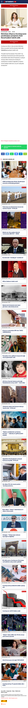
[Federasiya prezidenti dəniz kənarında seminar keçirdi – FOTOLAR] (14, 195)
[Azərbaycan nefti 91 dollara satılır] (14, 599)
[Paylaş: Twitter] (7, 154)
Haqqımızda (8, 691)
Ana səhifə (3, 691)
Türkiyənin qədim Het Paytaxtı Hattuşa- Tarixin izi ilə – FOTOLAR (13, 407)
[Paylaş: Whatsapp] (12, 154)
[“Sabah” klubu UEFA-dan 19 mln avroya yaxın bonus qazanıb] (14, 623)
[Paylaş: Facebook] (3, 154)
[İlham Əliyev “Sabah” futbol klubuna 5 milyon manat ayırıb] (14, 498)
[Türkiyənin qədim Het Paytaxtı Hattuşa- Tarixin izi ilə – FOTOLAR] (14, 395)
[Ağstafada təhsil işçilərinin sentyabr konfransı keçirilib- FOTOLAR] (14, 447)
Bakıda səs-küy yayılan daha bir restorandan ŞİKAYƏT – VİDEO (11, 233)
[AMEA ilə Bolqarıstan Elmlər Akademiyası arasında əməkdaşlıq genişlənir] (14, 170)
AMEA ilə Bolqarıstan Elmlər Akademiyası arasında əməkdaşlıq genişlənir (14, 182)
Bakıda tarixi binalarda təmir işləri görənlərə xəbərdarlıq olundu (11, 305)
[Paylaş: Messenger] (16, 154)
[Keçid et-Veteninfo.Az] (10, 2)
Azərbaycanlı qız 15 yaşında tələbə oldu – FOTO (14, 684)
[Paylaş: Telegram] (20, 154)
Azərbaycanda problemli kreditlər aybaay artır (14, 586)
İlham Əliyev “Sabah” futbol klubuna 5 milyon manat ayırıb (13, 510)
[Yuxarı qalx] (24, 704)
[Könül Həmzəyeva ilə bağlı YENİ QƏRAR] (14, 649)
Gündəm (5, 29)
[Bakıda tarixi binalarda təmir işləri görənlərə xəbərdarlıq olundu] (14, 294)
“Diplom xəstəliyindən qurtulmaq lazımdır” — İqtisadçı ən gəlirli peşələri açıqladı (13, 433)
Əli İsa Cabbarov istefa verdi (10, 281)
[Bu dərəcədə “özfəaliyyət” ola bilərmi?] (14, 246)
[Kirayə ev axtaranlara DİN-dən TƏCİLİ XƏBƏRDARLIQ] (14, 319)
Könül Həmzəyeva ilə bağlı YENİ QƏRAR (13, 660)
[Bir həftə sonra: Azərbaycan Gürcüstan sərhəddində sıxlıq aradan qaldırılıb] (14, 549)
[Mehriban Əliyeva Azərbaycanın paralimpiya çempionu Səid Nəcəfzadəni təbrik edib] (14, 18)
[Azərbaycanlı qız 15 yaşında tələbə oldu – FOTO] (14, 672)
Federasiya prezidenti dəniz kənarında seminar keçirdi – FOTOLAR (13, 207)
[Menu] (2, 1)
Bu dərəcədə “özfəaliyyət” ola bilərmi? (13, 257)
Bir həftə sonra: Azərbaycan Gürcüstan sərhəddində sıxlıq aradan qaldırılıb (13, 561)
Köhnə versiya (4, 692)
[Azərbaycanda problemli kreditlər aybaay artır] (14, 574)
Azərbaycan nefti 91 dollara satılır (11, 611)
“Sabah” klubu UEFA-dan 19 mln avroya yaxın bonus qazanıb (13, 635)
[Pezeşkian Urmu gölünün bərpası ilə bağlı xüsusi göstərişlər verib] (14, 344)
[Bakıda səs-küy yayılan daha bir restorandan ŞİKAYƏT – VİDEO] (14, 221)
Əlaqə (13, 691)
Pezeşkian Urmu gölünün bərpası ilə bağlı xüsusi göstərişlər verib (14, 356)
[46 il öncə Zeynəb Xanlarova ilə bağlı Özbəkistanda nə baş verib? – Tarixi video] (14, 370)
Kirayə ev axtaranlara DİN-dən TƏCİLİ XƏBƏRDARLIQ (13, 331)
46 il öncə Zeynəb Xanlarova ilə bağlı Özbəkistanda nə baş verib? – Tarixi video (14, 382)
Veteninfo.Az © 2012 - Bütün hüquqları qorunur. (9, 698)
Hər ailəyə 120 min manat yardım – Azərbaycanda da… (12, 484)
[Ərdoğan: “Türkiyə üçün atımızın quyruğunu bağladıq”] (14, 523)
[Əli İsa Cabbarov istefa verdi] (14, 270)
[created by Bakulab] (3, 704)
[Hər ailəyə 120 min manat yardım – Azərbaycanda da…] (14, 473)
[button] (25, 154)
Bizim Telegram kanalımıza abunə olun (10, 140)
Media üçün (17, 691)
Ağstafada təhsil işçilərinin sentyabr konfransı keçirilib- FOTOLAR (12, 459)
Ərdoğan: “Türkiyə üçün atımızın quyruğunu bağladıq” (11, 535)
